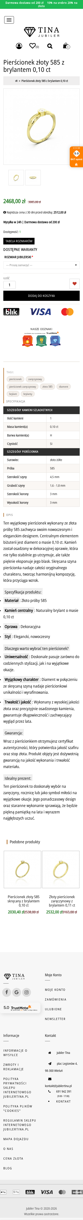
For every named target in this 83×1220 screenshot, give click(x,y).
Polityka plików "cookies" (17, 1108)
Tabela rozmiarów (19, 241)
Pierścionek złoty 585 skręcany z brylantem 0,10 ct (24, 901)
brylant (13, 394)
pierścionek (15, 379)
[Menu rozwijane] (19, 46)
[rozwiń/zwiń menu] (9, 20)
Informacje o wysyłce (15, 1052)
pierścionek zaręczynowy (22, 386)
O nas (8, 1149)
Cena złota (13, 1158)
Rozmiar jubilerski (17, 257)
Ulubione (53, 1009)
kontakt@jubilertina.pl (58, 1086)
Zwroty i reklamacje (13, 1066)
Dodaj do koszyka (41, 296)
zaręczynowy (35, 379)
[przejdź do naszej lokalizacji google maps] (16, 992)
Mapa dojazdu (16, 1139)
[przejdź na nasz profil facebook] (6, 992)
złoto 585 (47, 386)
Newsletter (55, 1019)
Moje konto (55, 990)
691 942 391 (63, 1091)
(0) (37, 47)
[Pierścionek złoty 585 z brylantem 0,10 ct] (41, 126)
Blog (7, 1168)
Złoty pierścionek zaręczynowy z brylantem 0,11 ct (62, 901)
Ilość (6, 278)
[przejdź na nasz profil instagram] (26, 992)
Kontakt (63, 1101)
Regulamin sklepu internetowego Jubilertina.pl (19, 1124)
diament (63, 386)
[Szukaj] (50, 46)
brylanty (27, 394)
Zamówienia (56, 999)
